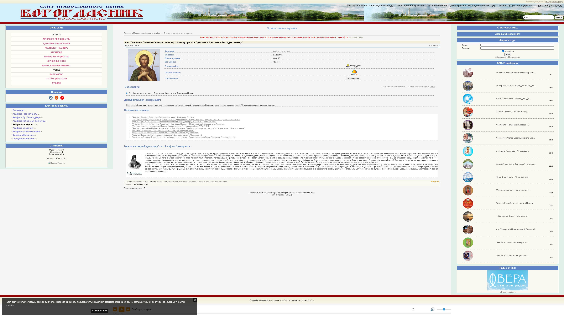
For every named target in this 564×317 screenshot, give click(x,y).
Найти (559, 17)
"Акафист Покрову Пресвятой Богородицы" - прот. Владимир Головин (163, 117)
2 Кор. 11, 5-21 (151, 164)
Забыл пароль (501, 57)
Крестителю (183, 181)
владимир (192, 181)
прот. (176, 181)
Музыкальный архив (142, 33)
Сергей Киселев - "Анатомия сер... (512, 112)
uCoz (312, 300)
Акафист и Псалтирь (162, 33)
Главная (128, 33)
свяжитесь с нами (356, 37)
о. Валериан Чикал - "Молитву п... (512, 216)
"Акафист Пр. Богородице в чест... (512, 255)
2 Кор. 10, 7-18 (152, 153)
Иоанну (171, 181)
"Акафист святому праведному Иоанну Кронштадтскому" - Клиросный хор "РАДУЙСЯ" (170, 126)
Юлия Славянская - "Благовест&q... (513, 177)
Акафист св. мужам (22, 124)
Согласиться (99, 311)
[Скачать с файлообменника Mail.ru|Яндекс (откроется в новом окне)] (354, 75)
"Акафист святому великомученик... (513, 190)
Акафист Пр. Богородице (26, 117)
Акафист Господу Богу (24, 114)
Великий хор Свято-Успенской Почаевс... (516, 164)
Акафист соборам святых (26, 131)
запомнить (509, 51)
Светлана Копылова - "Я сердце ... (512, 151)
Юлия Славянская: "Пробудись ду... (513, 98)
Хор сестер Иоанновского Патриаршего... (516, 72)
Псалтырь (18, 110)
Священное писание (23, 138)
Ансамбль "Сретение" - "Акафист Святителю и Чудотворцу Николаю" (163, 130)
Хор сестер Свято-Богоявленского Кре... (515, 138)
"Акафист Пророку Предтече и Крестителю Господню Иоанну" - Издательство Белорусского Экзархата (178, 124)
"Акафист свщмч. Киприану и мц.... (513, 242)
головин (200, 181)
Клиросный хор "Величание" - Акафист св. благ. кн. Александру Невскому (165, 133)
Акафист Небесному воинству (28, 121)
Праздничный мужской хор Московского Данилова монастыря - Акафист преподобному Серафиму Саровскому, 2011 (184, 137)
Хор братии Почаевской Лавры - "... (513, 125)
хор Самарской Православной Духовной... (516, 229)
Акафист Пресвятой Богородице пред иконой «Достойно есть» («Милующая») (167, 135)
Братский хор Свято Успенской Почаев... (515, 203)
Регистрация (557, 2)
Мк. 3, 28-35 (166, 153)
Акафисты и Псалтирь (219, 181)
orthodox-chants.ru (508, 292)
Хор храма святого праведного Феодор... (516, 85)
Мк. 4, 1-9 (164, 164)
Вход (548, 2)
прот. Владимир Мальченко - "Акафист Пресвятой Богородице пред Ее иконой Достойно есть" (174, 122)
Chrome (432, 86)
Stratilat (159, 181)
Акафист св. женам (22, 128)
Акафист (207, 181)
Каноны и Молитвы (23, 135)
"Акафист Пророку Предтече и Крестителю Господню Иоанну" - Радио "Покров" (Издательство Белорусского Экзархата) (186, 119)
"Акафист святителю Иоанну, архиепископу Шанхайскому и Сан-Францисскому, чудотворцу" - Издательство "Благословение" (188, 128)
